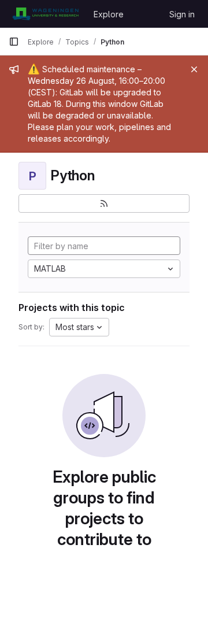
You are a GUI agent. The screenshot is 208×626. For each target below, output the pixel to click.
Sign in (182, 14)
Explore (109, 14)
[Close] (194, 69)
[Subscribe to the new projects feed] (104, 203)
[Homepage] (45, 14)
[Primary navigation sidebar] (14, 41)
